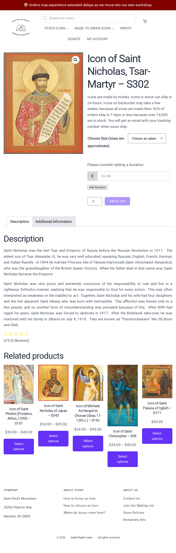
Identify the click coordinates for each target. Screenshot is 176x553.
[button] (75, 60)
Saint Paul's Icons (81, 537)
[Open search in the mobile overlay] (88, 18)
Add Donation (97, 187)
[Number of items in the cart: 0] (144, 21)
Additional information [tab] (53, 221)
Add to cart (117, 201)
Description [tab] (19, 221)
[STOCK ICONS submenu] (67, 28)
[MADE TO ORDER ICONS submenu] (113, 28)
